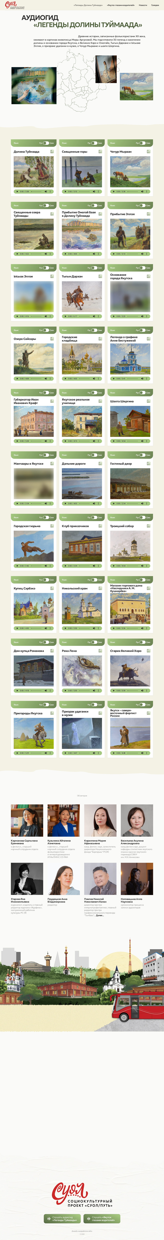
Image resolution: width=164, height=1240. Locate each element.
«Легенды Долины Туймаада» (88, 5)
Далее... (100, 915)
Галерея (155, 5)
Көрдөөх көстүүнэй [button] (124, 463)
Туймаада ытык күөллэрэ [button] (25, 214)
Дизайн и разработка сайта (82, 1231)
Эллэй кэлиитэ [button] (120, 214)
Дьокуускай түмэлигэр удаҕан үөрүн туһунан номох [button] (77, 713)
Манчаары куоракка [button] (28, 463)
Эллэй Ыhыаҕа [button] (24, 276)
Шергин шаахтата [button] (123, 401)
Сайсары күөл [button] (24, 339)
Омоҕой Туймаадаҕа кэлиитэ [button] (76, 214)
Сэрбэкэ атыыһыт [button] (26, 588)
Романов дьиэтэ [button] (25, 651)
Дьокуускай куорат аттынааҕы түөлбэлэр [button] (29, 713)
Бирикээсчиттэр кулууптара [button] (73, 526)
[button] (52, 151)
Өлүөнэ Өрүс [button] (71, 651)
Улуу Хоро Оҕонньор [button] (125, 651)
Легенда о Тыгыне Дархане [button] (75, 276)
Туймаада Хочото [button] (26, 151)
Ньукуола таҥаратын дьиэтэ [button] (75, 588)
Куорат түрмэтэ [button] (25, 526)
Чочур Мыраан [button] (120, 151)
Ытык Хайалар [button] (72, 151)
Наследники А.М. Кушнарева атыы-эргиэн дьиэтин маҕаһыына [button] (127, 588)
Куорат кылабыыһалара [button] (74, 338)
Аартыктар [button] (70, 463)
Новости (143, 5)
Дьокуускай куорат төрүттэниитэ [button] (124, 276)
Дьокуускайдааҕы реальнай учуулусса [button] (76, 401)
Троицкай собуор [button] (122, 526)
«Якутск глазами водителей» (121, 5)
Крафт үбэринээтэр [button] (28, 401)
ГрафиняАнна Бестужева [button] (122, 338)
